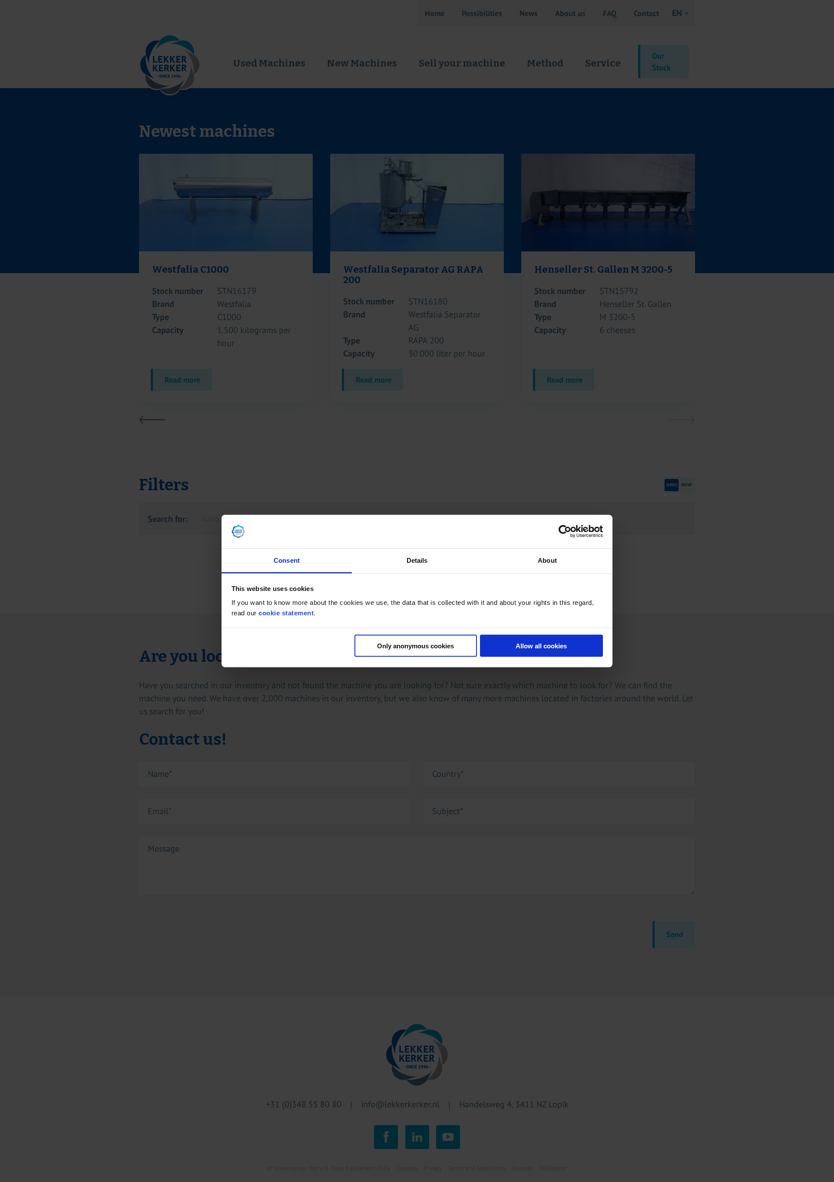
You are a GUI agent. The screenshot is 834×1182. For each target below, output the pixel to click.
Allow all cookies (541, 646)
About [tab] (547, 560)
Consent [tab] (287, 560)
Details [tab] (417, 560)
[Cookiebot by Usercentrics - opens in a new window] (565, 531)
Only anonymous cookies (415, 646)
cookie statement (286, 612)
